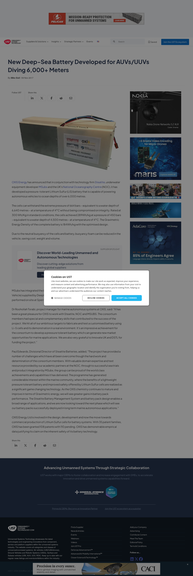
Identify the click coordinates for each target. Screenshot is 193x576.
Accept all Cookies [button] (126, 298)
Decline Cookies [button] (96, 298)
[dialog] (96, 288)
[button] (61, 298)
